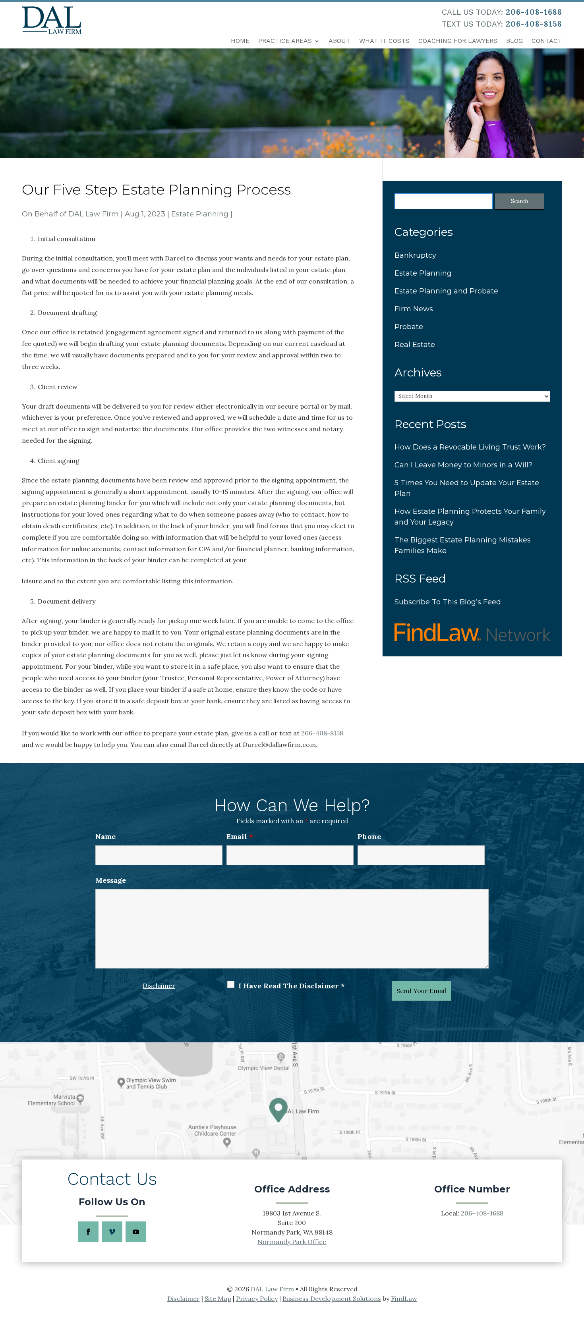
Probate (408, 326)
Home (240, 40)
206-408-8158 (534, 24)
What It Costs (384, 40)
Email (239, 836)
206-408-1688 (534, 12)
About (339, 40)
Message (110, 880)
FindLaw (404, 1298)
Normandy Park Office (291, 1242)
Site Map (218, 1298)
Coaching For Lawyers (457, 40)
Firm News (413, 309)
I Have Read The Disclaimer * (291, 985)
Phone (369, 836)
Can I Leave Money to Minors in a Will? (463, 465)
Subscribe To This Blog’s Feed (447, 602)
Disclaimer (159, 986)
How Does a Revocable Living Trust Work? (470, 447)
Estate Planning (199, 214)
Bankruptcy (415, 255)
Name (105, 836)
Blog (514, 40)
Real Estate (414, 344)
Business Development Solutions (331, 1298)
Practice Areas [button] (285, 40)
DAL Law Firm (93, 214)
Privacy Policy (257, 1298)
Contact (547, 40)
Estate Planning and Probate (446, 291)
